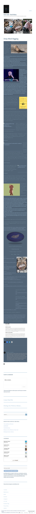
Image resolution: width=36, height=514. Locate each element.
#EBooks (24, 314)
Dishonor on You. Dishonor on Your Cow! (11, 429)
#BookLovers (10, 314)
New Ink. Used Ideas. (10, 14)
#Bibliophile (15, 314)
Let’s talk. (5, 501)
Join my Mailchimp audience (11, 470)
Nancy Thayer (6, 442)
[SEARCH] (26, 415)
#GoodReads (8, 316)
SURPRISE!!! (6, 425)
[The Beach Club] (26, 449)
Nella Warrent (6, 492)
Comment (23, 386)
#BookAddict (20, 314)
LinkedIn (5, 508)
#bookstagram (6, 317)
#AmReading (6, 314)
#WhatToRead (22, 316)
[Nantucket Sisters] (26, 442)
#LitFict (5, 316)
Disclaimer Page (6, 503)
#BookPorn (6, 318)
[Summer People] (26, 452)
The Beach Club (6, 448)
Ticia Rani (5, 489)
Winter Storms (6, 455)
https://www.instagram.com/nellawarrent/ (15, 282)
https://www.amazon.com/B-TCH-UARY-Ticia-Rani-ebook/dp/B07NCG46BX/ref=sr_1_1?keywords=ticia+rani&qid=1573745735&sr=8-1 (15, 278)
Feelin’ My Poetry (7, 427)
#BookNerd (23, 317)
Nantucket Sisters (7, 441)
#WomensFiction (17, 316)
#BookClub (19, 317)
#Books (10, 317)
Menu (30, 10)
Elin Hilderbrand (6, 449)
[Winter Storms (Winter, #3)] (26, 456)
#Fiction (12, 316)
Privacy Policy (6, 505)
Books (5, 494)
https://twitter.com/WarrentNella (10, 262)
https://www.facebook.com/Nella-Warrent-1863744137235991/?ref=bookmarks (10, 267)
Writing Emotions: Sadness (9, 431)
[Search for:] (14, 414)
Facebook (5, 496)
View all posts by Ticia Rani (11, 360)
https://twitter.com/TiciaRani (9, 258)
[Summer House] (26, 445)
